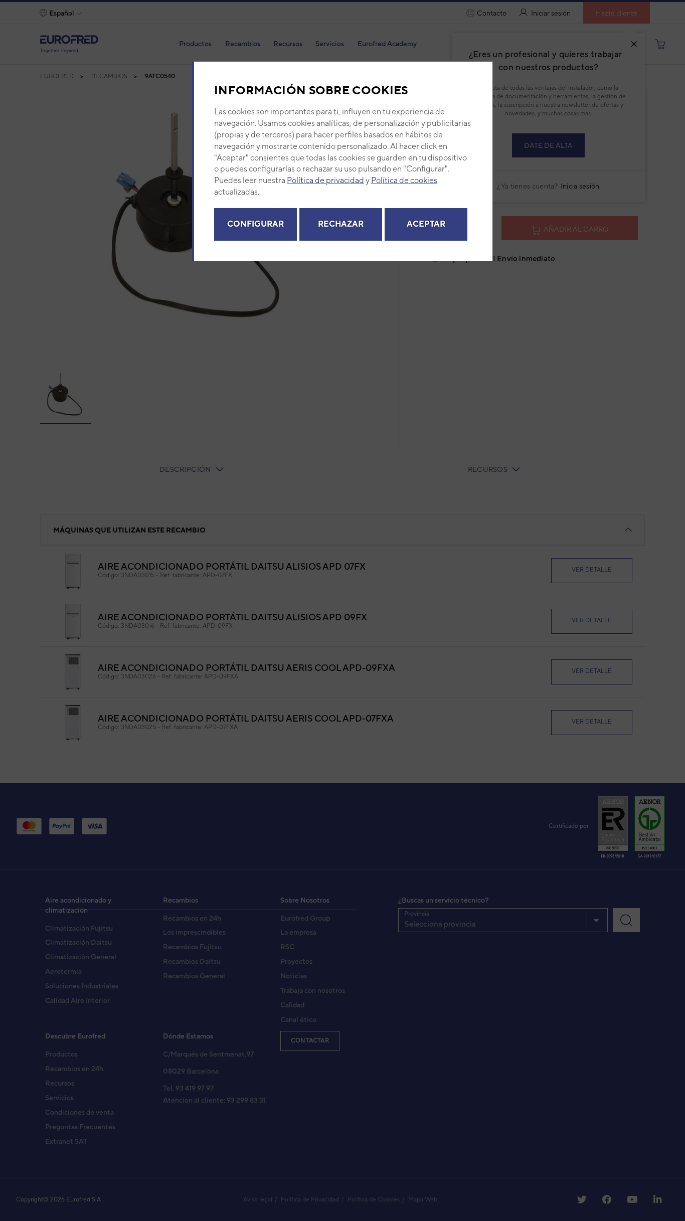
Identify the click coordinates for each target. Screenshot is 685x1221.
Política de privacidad (325, 180)
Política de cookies (404, 180)
